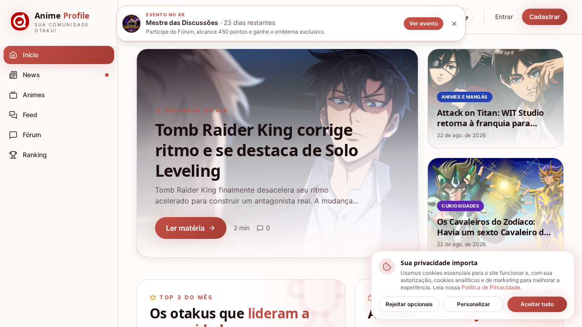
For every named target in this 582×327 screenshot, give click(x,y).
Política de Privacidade (491, 287)
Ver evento (423, 23)
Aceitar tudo (537, 304)
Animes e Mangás (465, 96)
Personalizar (473, 304)
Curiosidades (460, 205)
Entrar (504, 16)
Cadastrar (544, 16)
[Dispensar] (454, 23)
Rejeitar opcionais (409, 304)
